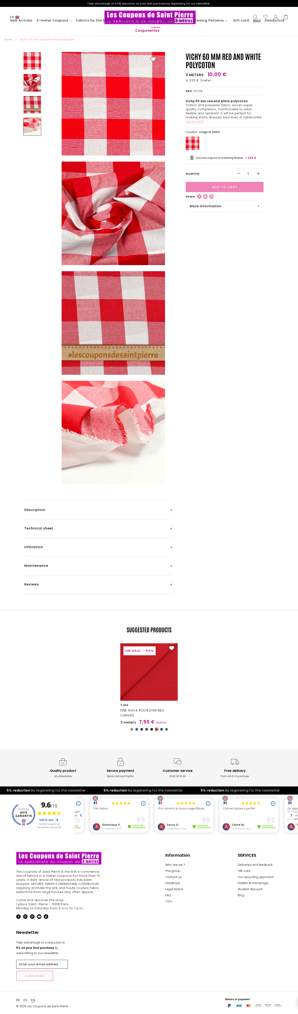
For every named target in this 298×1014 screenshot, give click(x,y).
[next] (285, 683)
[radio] (192, 143)
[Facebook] (199, 196)
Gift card (244, 871)
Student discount (250, 889)
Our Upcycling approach (256, 877)
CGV (168, 901)
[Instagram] (25, 917)
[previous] (12, 683)
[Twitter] (205, 196)
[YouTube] (39, 917)
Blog (241, 895)
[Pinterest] (211, 196)
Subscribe (35, 976)
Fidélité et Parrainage (253, 883)
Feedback (172, 883)
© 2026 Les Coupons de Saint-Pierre (42, 1006)
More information (205, 206)
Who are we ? (175, 865)
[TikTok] (46, 917)
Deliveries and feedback (255, 865)
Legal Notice (174, 889)
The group (172, 871)
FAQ (168, 895)
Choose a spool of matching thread (226, 158)
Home (8, 39)
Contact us (173, 877)
